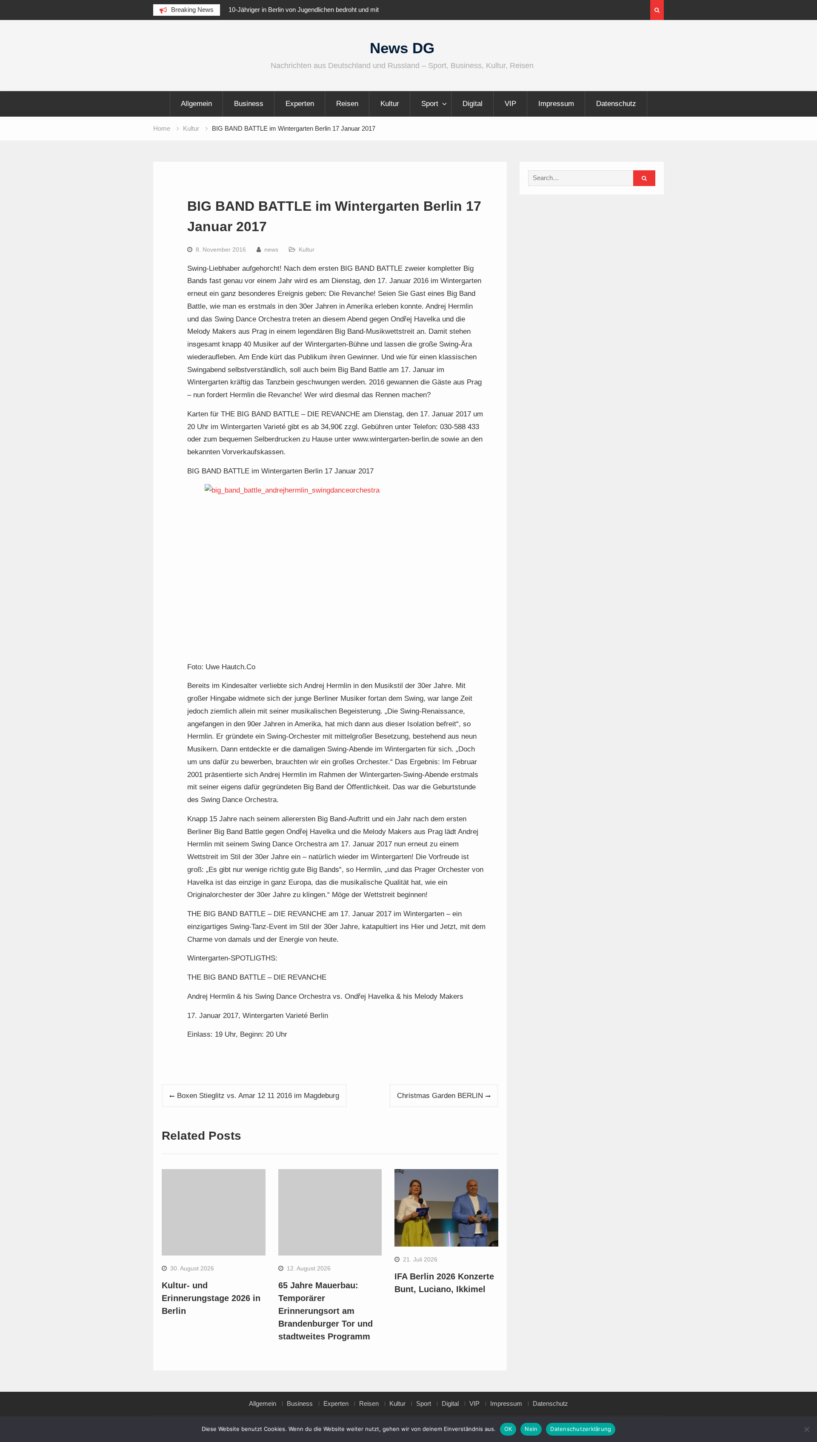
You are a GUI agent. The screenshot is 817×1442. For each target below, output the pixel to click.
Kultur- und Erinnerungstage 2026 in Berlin (211, 1298)
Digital (473, 104)
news (271, 249)
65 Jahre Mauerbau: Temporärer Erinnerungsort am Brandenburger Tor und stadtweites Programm (325, 1311)
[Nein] (806, 1429)
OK (508, 1428)
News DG (402, 48)
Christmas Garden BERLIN (440, 1096)
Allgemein (196, 104)
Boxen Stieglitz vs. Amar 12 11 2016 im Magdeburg (258, 1096)
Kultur (389, 104)
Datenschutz (616, 104)
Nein (531, 1428)
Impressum (556, 104)
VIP (510, 104)
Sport (429, 104)
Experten (300, 104)
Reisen (347, 104)
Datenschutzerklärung (580, 1428)
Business (248, 104)
